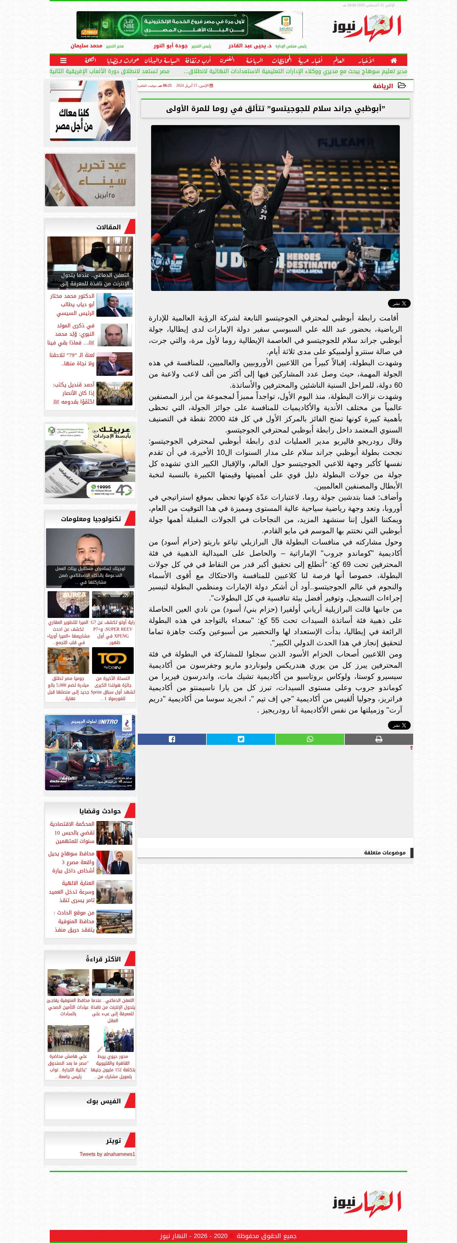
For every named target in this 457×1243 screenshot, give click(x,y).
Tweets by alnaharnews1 (107, 1154)
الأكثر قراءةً (103, 959)
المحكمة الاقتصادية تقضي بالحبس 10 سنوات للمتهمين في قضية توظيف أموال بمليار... (92, 832)
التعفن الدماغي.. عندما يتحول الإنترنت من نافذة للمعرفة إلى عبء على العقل (113, 1010)
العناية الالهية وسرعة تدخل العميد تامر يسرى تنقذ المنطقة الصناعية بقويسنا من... (91, 891)
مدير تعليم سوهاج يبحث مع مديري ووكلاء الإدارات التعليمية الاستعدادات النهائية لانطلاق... (295, 72)
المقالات (108, 227)
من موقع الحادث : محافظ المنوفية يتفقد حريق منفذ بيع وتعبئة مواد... (94, 921)
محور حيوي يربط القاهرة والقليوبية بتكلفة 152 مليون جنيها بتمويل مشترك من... (113, 1066)
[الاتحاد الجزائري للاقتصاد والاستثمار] (90, 181)
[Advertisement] (366, 794)
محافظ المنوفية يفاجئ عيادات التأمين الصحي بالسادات (68, 1006)
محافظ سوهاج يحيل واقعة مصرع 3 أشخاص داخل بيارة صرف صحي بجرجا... (91, 862)
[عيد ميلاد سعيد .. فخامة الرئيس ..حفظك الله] (90, 112)
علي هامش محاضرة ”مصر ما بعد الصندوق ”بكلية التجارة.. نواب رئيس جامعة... (68, 1066)
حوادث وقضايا (100, 811)
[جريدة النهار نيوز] (90, 462)
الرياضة (383, 86)
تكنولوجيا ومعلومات (91, 519)
